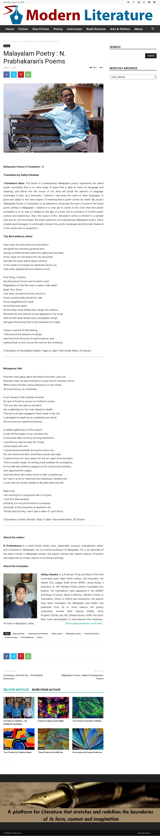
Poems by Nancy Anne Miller (51, 721)
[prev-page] (5, 759)
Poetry (58, 29)
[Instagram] (138, 2)
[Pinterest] (21, 74)
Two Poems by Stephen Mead (17, 752)
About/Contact (144, 833)
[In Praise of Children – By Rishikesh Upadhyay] (19, 707)
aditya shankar (18, 633)
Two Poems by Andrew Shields (86, 721)
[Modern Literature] (80, 14)
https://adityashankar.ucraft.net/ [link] (83, 623)
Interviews (74, 29)
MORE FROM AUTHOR (46, 689)
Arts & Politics (120, 29)
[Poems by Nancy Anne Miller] (53, 707)
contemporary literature (38, 633)
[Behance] (128, 2)
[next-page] (10, 759)
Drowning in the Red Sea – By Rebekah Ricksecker (23, 677)
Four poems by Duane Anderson (87, 752)
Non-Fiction (40, 29)
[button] (153, 29)
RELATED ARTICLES (16, 689)
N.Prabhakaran (27, 637)
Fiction (23, 29)
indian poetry (56, 633)
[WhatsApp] (28, 74)
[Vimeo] (149, 2)
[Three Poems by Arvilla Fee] (53, 739)
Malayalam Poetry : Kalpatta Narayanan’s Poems (82, 677)
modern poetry (11, 637)
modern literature (91, 633)
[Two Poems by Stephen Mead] (19, 739)
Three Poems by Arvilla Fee (50, 752)
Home (10, 29)
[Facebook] (133, 2)
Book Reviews (96, 29)
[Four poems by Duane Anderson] (87, 739)
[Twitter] (144, 2)
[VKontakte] (154, 2)
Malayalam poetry (73, 633)
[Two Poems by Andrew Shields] (87, 707)
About (138, 29)
